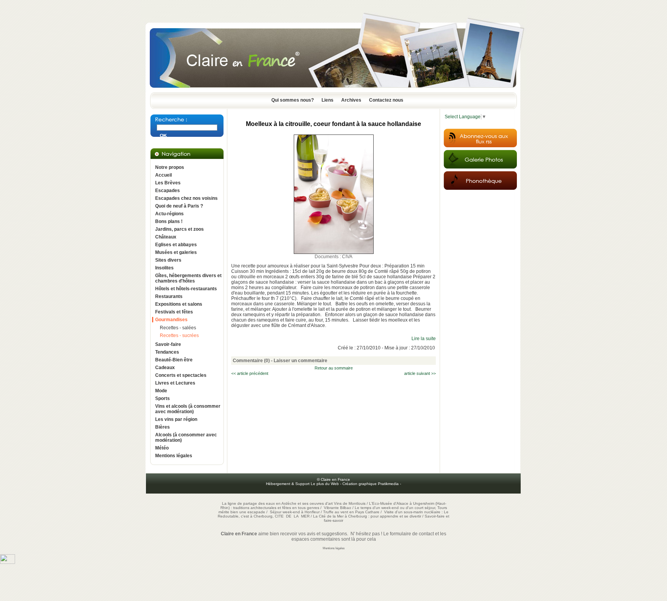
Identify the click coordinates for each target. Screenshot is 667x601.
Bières (162, 427)
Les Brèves (168, 183)
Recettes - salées (178, 327)
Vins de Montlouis (350, 503)
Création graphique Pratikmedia (370, 484)
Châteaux (165, 237)
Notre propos (169, 167)
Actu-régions (169, 213)
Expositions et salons (178, 304)
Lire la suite (423, 338)
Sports (162, 398)
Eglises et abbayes (176, 244)
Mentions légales (173, 455)
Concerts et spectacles (181, 375)
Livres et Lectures (175, 383)
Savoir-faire (168, 344)
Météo (162, 448)
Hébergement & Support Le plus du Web (303, 484)
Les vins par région (176, 419)
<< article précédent (249, 373)
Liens (328, 100)
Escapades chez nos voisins (186, 198)
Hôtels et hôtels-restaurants (186, 288)
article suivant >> (420, 373)
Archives (351, 100)
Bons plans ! (169, 221)
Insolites (164, 268)
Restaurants (169, 296)
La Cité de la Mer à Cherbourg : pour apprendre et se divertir (367, 516)
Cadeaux (165, 367)
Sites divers (168, 260)
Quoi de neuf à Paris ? (179, 206)
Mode (161, 390)
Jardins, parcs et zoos (179, 229)
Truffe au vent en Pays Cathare (351, 512)
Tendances (167, 352)
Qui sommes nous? (292, 100)
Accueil (163, 175)
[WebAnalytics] (7, 562)
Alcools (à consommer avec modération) (186, 437)
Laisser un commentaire (300, 360)
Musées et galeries (176, 252)
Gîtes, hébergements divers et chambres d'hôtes (188, 278)
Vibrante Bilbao (338, 508)
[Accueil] (333, 90)
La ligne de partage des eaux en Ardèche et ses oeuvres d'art (277, 503)
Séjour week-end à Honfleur (295, 512)
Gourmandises (171, 319)
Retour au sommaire (334, 368)
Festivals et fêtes (174, 312)
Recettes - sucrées (179, 335)
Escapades (167, 190)
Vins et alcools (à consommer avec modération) (187, 409)
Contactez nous (386, 100)
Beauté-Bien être (174, 360)
